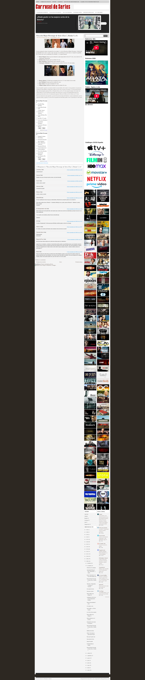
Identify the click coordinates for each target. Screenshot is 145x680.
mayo (88, 665)
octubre (88, 653)
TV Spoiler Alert (102, 543)
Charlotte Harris (40, 232)
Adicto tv (38, 226)
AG (37, 221)
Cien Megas (101, 591)
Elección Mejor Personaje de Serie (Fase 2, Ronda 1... (91, 649)
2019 (87, 534)
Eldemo (38, 192)
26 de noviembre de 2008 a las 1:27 (74, 239)
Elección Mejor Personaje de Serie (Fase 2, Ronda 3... (91, 627)
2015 (87, 544)
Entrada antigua (78, 262)
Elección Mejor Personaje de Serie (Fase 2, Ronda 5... (91, 580)
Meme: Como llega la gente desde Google (91, 633)
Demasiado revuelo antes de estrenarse (91, 622)
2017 (87, 539)
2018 (87, 537)
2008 (87, 561)
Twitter (54, 1)
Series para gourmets (103, 527)
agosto (88, 658)
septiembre (89, 655)
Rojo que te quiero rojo (91, 636)
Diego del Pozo (40, 239)
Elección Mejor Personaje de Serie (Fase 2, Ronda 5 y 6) (57, 35)
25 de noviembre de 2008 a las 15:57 (74, 227)
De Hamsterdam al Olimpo (90, 644)
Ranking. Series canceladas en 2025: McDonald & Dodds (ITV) (103, 570)
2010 (87, 556)
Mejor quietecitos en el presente (91, 619)
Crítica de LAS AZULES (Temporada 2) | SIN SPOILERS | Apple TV (103, 538)
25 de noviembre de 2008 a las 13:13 (74, 197)
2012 (87, 551)
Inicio (37, 1)
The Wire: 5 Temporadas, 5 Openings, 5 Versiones (91, 585)
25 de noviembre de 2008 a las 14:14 (74, 221)
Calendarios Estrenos (42, 12)
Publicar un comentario (40, 259)
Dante (37, 251)
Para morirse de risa (90, 639)
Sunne (37, 180)
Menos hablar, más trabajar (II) (90, 594)
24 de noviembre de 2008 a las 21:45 (74, 169)
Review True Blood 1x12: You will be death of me (91, 575)
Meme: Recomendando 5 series (91, 603)
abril (88, 667)
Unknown (38, 186)
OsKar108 (38, 197)
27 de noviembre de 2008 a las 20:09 (74, 252)
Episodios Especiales (88, 12)
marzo (88, 670)
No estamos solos (90, 606)
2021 (87, 529)
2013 (87, 549)
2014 (87, 546)
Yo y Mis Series (98, 12)
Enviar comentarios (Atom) (47, 264)
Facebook (60, 1)
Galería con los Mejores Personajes (90, 1)
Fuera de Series (102, 535)
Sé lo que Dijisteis (67, 12)
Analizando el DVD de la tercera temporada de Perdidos (91, 599)
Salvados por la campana (91, 567)
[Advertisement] (91, 7)
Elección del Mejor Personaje (71, 1)
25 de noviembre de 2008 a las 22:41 (74, 232)
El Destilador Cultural (103, 558)
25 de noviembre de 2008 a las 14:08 (74, 209)
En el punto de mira (90, 588)
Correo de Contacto (46, 1)
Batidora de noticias (90, 630)
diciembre (89, 563)
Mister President (90, 641)
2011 (87, 553)
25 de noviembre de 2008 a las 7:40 (74, 175)
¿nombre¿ (38, 169)
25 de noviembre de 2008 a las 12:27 (74, 192)
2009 (87, 558)
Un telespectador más (41, 208)
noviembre (89, 565)
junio (88, 662)
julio (88, 660)
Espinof (100, 514)
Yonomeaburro (102, 567)
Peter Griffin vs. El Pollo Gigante (91, 609)
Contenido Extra (77, 12)
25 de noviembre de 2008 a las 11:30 (74, 186)
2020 (87, 532)
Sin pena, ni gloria (90, 591)
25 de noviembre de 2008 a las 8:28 (74, 181)
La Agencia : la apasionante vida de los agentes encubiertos (104, 530)
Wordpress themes (48, 678)
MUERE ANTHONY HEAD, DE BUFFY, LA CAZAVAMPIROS (103, 553)
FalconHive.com (90, 678)
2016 (87, 541)
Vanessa (38, 175)
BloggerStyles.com (105, 678)
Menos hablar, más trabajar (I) (90, 615)
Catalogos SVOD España (55, 12)
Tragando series (102, 550)
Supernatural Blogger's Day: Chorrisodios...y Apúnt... (91, 571)
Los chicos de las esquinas (91, 612)
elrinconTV (101, 584)
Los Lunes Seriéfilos (103, 575)
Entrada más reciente (41, 262)
